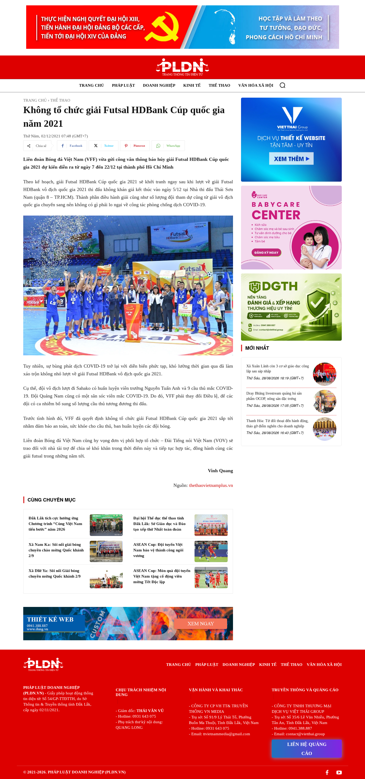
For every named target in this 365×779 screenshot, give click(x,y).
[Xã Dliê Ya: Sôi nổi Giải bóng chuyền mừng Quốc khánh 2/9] (106, 577)
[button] (282, 85)
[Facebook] (327, 773)
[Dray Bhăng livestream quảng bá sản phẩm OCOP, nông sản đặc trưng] (324, 401)
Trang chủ (35, 100)
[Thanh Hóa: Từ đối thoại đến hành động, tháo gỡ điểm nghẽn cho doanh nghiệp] (324, 429)
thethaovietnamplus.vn (211, 485)
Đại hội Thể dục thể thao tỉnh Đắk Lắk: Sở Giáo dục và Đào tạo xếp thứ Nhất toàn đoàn (159, 523)
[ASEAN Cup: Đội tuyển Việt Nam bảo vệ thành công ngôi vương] (211, 551)
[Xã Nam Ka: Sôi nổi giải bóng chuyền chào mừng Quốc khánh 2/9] (106, 551)
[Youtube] (339, 773)
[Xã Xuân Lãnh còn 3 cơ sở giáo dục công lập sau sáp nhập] (324, 374)
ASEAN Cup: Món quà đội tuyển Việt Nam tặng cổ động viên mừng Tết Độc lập (161, 576)
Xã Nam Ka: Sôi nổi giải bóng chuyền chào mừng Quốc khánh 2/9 (56, 550)
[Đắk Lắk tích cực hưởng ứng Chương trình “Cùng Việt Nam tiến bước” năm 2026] (106, 525)
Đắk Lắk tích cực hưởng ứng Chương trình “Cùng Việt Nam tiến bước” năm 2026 (55, 523)
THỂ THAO (60, 100)
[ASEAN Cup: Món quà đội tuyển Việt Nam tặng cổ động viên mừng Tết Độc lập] (211, 577)
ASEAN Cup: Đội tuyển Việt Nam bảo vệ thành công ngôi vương (158, 550)
